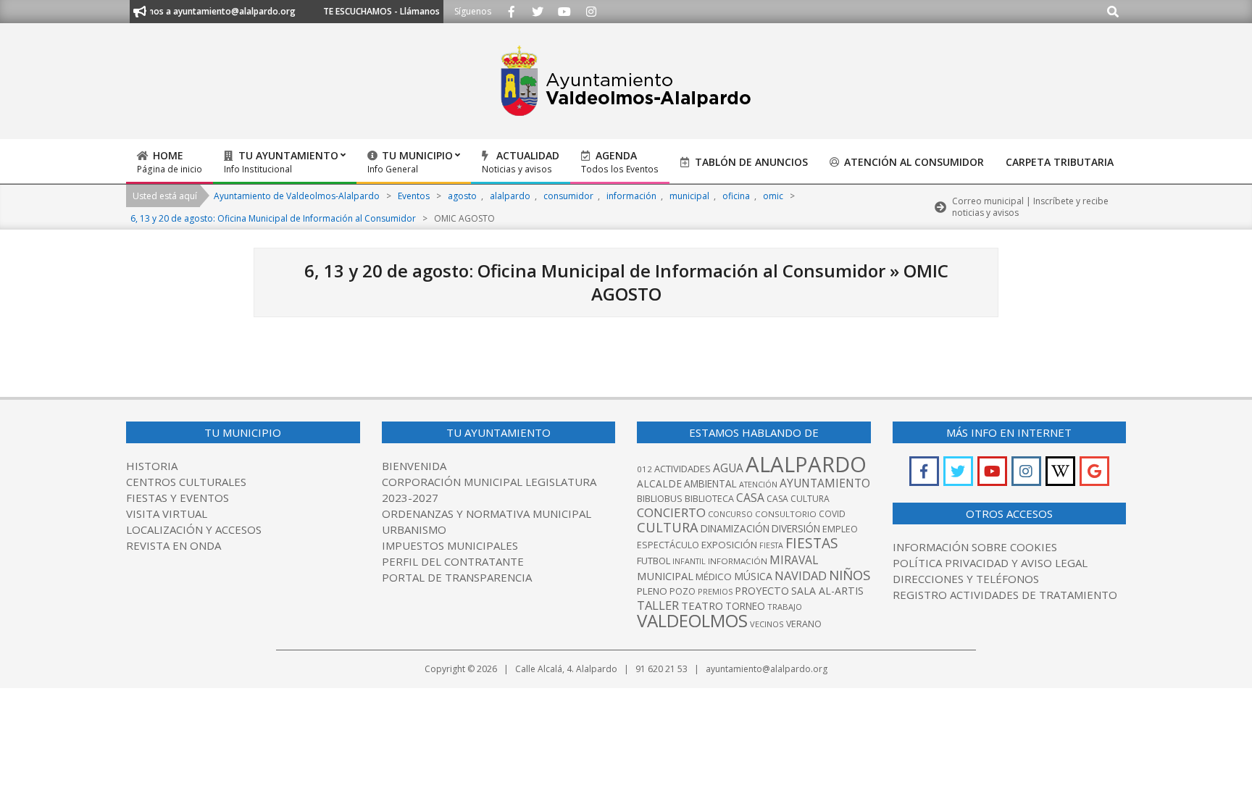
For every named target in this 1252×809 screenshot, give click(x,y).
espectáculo (668, 545)
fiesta (771, 545)
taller (658, 605)
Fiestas (811, 543)
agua (728, 468)
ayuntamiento (825, 483)
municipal (665, 576)
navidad (801, 575)
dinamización (735, 528)
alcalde (659, 483)
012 (644, 469)
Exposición (729, 544)
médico (714, 576)
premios (715, 591)
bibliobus (660, 498)
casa (750, 498)
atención (758, 484)
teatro (702, 605)
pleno (652, 591)
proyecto (762, 591)
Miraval (793, 560)
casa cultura (798, 498)
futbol (653, 560)
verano (804, 624)
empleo (840, 529)
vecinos (767, 624)
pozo (682, 591)
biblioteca (709, 498)
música (753, 576)
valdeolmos (692, 620)
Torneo (745, 606)
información (737, 561)
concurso (730, 513)
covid (832, 514)
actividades (682, 468)
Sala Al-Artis (827, 591)
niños (849, 575)
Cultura (667, 527)
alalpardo (806, 464)
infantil (689, 561)
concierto (671, 512)
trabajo (784, 606)
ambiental (710, 483)
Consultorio (786, 513)
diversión (796, 528)
